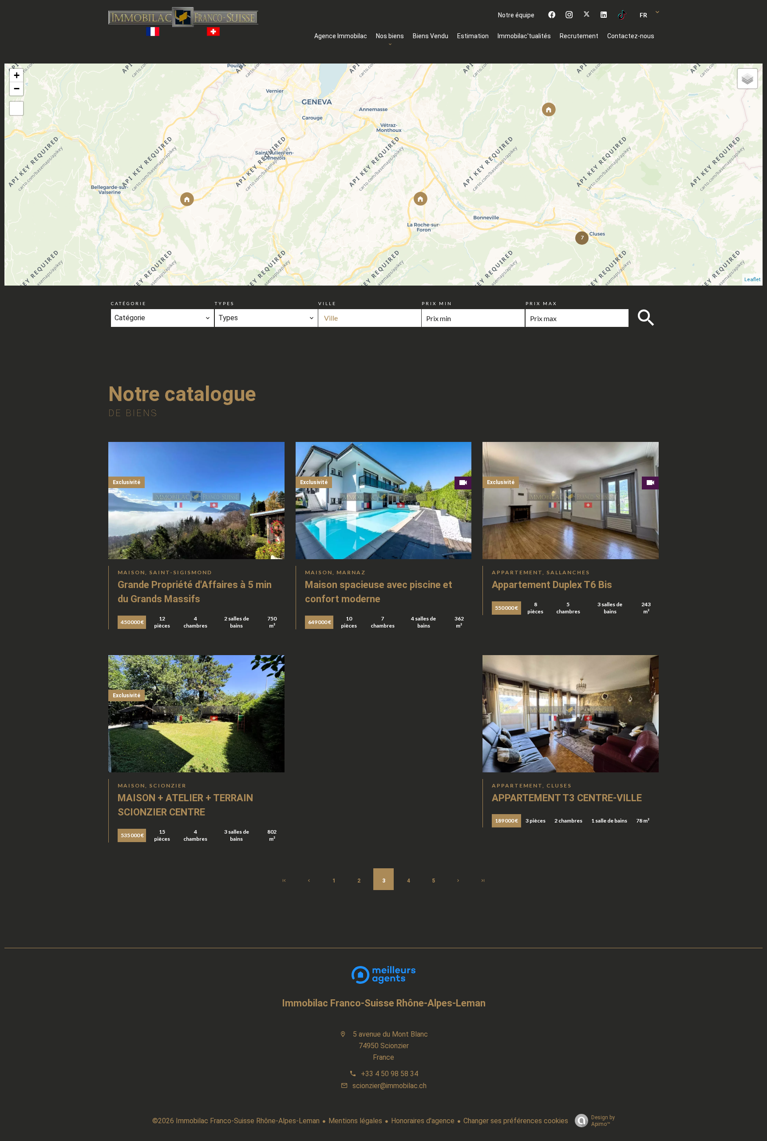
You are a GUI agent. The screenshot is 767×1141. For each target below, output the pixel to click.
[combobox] (162, 318)
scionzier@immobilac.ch (389, 1085)
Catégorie (128, 303)
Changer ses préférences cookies (515, 1121)
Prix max (541, 303)
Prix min (437, 303)
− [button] (17, 88)
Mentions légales (355, 1121)
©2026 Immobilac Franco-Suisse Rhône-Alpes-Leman (236, 1121)
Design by (603, 1120)
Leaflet (752, 279)
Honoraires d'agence (423, 1121)
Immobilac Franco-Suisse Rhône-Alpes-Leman (384, 1003)
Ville (327, 303)
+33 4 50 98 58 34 (389, 1073)
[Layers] (747, 78)
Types (224, 303)
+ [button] (17, 75)
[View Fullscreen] (16, 108)
